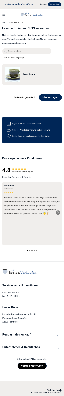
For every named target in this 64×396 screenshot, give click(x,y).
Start (3, 22)
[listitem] (32, 74)
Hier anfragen (50, 97)
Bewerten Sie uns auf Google (16, 177)
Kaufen (43, 4)
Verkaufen (55, 4)
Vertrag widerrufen (32, 365)
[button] (4, 14)
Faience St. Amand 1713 (15, 22)
